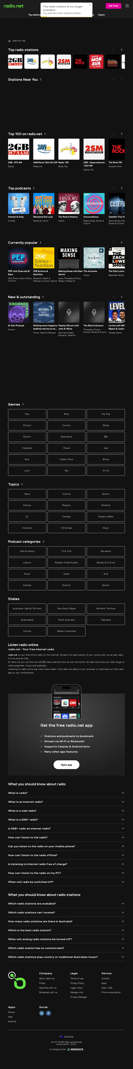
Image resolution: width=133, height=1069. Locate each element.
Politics (27, 505)
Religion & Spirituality (66, 563)
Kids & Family (27, 551)
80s (106, 437)
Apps (104, 983)
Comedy (66, 517)
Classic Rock (66, 459)
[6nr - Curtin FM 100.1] (112, 62)
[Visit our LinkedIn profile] (41, 1013)
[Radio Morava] (96, 62)
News (27, 494)
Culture (66, 494)
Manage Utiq (76, 992)
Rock (66, 414)
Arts (106, 574)
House (66, 448)
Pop (27, 414)
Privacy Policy (77, 983)
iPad (10, 1017)
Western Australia (66, 631)
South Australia (66, 620)
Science (66, 585)
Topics (101, 15)
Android (12, 1021)
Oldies (106, 425)
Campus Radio (105, 517)
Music (106, 528)
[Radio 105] (48, 62)
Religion (66, 505)
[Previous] (113, 48)
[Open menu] (127, 6)
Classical (27, 448)
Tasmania (106, 620)
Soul (27, 459)
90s (66, 471)
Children (105, 505)
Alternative (66, 437)
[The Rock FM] (80, 62)
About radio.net (47, 978)
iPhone (11, 1012)
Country (66, 425)
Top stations (34, 15)
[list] (66, 62)
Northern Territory (106, 608)
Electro (27, 437)
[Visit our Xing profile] (48, 1013)
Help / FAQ (107, 988)
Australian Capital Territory (27, 608)
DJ (27, 517)
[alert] (66, 10)
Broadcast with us (48, 992)
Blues (106, 459)
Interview (27, 528)
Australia (68, 1037)
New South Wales (66, 608)
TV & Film (66, 551)
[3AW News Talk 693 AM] (31, 62)
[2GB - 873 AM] (15, 62)
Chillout (27, 425)
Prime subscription (111, 992)
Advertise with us (47, 988)
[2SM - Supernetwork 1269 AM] (64, 62)
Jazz (106, 448)
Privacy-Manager (78, 997)
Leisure (27, 563)
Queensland (27, 620)
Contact (105, 978)
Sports (105, 494)
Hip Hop (106, 414)
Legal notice (76, 988)
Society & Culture (106, 563)
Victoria (27, 631)
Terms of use (76, 978)
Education (106, 551)
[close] (90, 5)
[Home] (9, 40)
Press (42, 983)
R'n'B (106, 471)
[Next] (121, 48)
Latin (27, 471)
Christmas (66, 528)
